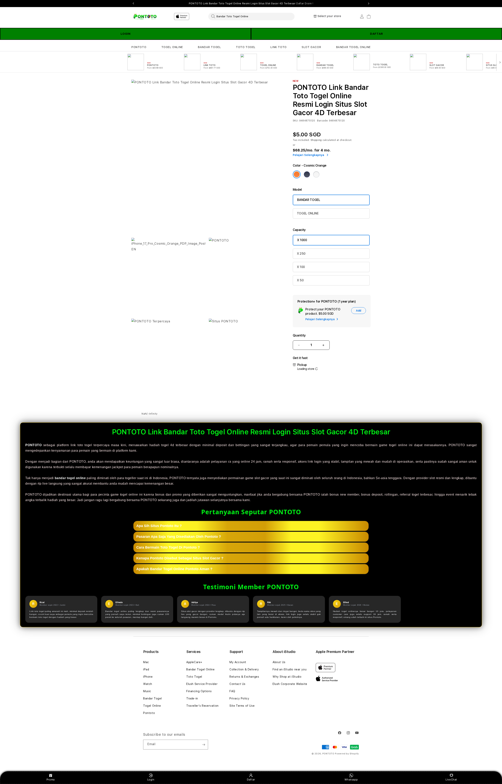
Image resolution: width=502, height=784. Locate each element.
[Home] (145, 16)
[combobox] (251, 16)
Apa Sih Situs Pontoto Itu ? (159, 526)
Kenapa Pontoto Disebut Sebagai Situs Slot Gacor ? (179, 558)
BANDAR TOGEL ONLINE (353, 47)
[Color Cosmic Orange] (297, 174)
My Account (237, 662)
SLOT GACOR (311, 47)
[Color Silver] (316, 174)
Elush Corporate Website (290, 684)
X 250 (301, 253)
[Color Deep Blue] (307, 174)
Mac (146, 662)
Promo (50, 779)
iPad (146, 669)
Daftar (251, 779)
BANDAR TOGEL (209, 47)
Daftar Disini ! (304, 3)
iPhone (148, 676)
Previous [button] (133, 3)
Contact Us (237, 684)
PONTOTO (138, 47)
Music (147, 691)
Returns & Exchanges (244, 676)
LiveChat (451, 779)
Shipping (316, 140)
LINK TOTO (278, 47)
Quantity (299, 335)
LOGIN (126, 34)
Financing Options (199, 691)
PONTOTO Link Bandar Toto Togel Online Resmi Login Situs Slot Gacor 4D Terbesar (251, 3)
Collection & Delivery (244, 669)
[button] (138, 47)
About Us (279, 662)
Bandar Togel (152, 698)
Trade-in (192, 698)
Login (151, 779)
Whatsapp (351, 779)
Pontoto (149, 713)
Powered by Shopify (347, 753)
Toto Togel (194, 676)
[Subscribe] (203, 744)
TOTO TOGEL (246, 47)
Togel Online (152, 705)
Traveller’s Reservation (202, 705)
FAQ (232, 691)
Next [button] (369, 3)
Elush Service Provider (201, 684)
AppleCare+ (194, 662)
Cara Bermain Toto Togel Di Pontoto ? (168, 547)
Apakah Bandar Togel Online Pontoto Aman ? (174, 569)
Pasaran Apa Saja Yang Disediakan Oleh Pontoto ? (178, 537)
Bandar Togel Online (200, 669)
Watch (147, 684)
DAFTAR (376, 34)
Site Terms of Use (242, 705)
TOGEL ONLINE (172, 47)
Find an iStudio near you (289, 669)
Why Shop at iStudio (287, 676)
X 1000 (302, 240)
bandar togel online (70, 478)
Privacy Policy (239, 698)
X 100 (301, 267)
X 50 (300, 280)
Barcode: (322, 120)
